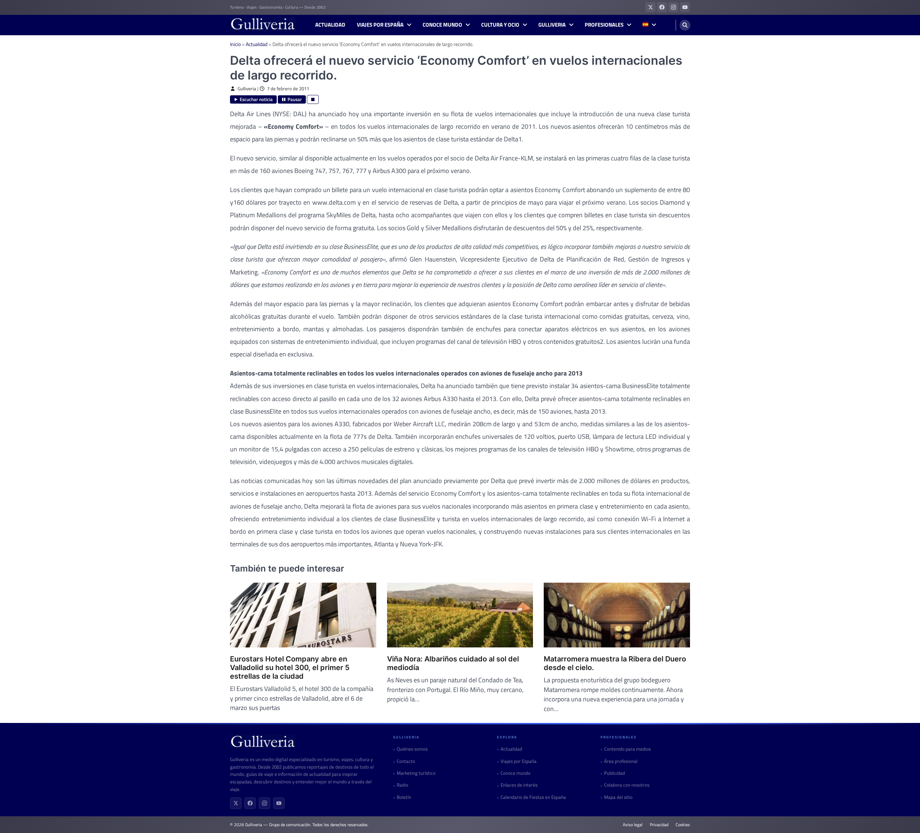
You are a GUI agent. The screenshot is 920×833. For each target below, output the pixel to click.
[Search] (685, 25)
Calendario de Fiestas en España (533, 797)
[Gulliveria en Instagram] (673, 7)
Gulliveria (552, 25)
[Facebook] (250, 803)
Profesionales (604, 25)
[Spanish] (649, 25)
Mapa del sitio (618, 797)
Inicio (235, 44)
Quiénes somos (412, 749)
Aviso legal (633, 824)
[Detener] (313, 99)
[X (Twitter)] (236, 803)
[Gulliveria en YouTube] (685, 7)
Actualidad (330, 25)
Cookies (683, 824)
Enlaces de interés (519, 785)
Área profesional (621, 761)
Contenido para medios (627, 749)
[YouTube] (279, 803)
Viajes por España (380, 25)
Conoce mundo (442, 25)
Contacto (406, 761)
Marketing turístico (416, 773)
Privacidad (659, 824)
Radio (402, 785)
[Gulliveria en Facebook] (662, 7)
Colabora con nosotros (626, 785)
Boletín (404, 797)
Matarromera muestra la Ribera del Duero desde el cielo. (615, 663)
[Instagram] (264, 803)
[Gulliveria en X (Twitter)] (650, 7)
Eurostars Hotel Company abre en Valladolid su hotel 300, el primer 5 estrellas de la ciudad (290, 667)
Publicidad (614, 773)
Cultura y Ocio (500, 25)
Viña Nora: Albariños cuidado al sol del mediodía (453, 663)
